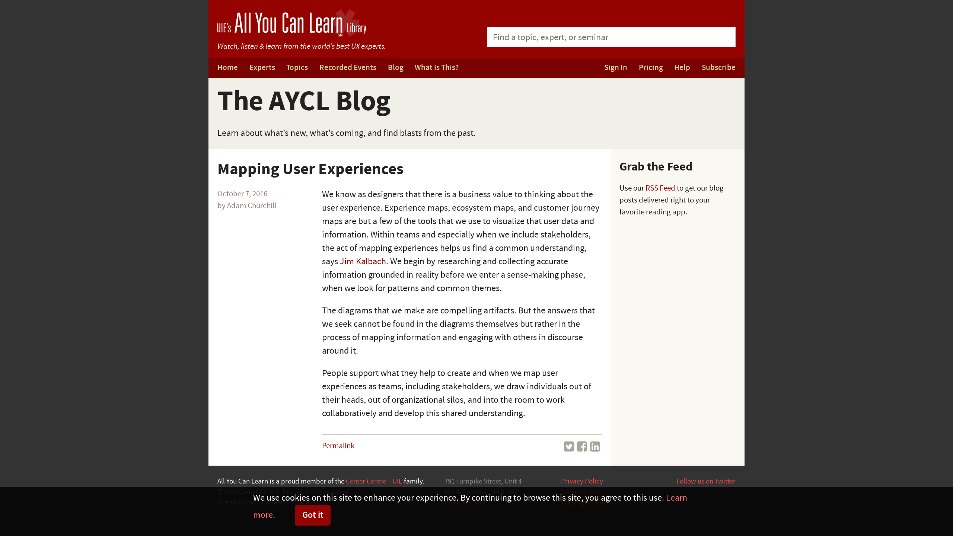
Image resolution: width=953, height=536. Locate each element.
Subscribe (719, 67)
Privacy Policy (582, 481)
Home (227, 67)
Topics (297, 67)
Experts (262, 67)
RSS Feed (660, 188)
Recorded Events (347, 67)
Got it (312, 515)
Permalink (338, 446)
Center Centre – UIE (374, 481)
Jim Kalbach (363, 261)
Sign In (615, 67)
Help (682, 67)
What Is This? (437, 67)
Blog (396, 67)
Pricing (651, 67)
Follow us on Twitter (706, 481)
